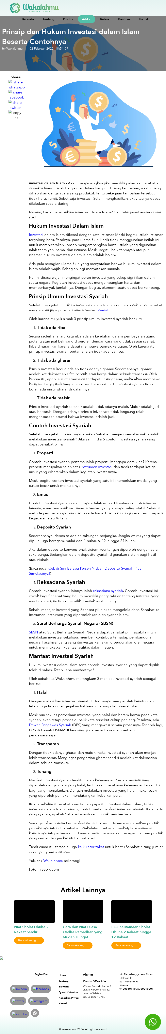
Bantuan (124, 19)
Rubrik (104, 19)
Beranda (28, 19)
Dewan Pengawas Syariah (50, 725)
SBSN (33, 632)
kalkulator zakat (91, 846)
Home (62, 975)
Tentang (48, 19)
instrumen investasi (97, 466)
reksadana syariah (108, 590)
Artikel (86, 19)
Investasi (36, 234)
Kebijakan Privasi (69, 998)
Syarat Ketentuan (69, 992)
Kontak (144, 19)
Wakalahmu (53, 860)
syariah (104, 310)
